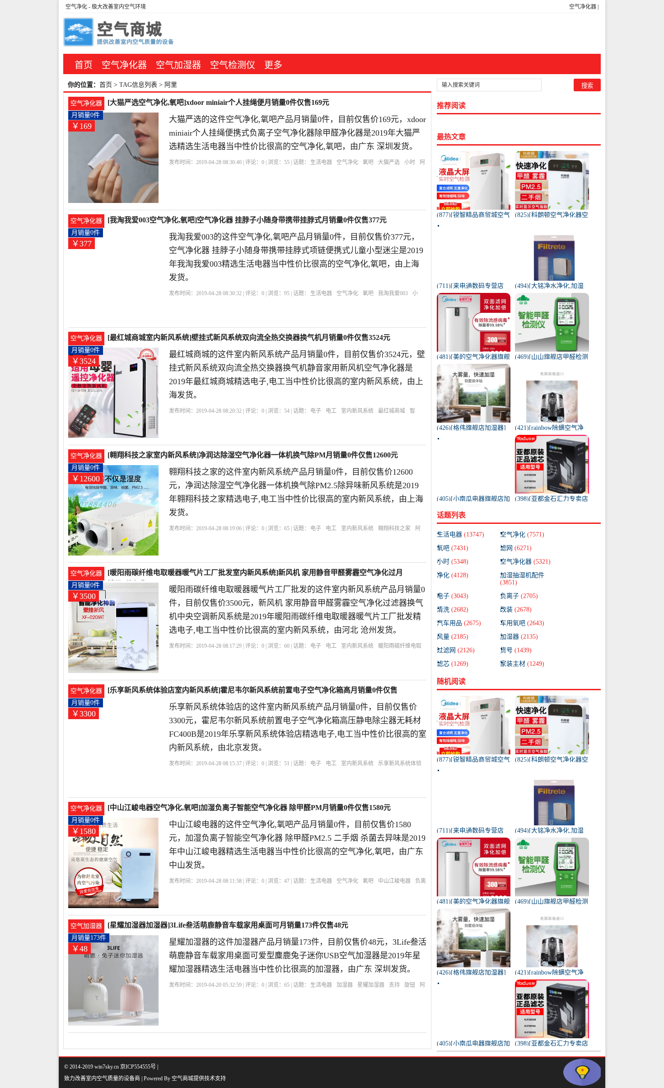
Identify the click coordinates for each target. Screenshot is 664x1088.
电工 (331, 411)
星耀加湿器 (370, 985)
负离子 (519, 596)
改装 (516, 609)
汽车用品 (459, 623)
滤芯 (452, 663)
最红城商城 (391, 411)
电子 (315, 411)
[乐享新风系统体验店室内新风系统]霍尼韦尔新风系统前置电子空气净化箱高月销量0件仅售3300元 (252, 691)
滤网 (516, 548)
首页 (84, 65)
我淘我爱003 (393, 293)
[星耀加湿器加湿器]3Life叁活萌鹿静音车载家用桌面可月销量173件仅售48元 (228, 925)
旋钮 (409, 985)
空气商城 (182, 1078)
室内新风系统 (357, 411)
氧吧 (368, 162)
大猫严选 (389, 162)
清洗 (452, 609)
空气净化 (76, 7)
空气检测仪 (232, 65)
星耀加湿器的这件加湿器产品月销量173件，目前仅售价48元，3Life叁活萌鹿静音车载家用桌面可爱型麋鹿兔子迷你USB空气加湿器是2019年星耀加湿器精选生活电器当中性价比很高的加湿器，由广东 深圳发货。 (297, 955)
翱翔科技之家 (394, 528)
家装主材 (522, 663)
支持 (394, 985)
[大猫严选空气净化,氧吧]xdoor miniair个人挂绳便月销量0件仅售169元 (218, 102)
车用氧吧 (522, 623)
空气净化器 (582, 7)
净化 (452, 575)
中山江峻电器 (394, 881)
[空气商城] (119, 33)
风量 (452, 636)
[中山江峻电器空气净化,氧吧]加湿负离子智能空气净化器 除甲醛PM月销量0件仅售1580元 (249, 807)
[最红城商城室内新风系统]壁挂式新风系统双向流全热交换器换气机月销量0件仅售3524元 (249, 337)
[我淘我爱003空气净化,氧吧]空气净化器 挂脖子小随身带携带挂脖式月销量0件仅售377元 (247, 220)
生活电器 (321, 162)
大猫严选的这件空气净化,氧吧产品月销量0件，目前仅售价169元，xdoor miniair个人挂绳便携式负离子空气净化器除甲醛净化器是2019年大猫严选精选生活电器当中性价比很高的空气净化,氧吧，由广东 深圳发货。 (297, 133)
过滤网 (456, 650)
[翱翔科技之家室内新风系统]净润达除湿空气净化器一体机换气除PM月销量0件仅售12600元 (253, 455)
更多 (273, 65)
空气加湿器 (178, 65)
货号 (516, 650)
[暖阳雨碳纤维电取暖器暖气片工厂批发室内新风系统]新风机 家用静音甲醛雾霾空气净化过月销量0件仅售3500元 (255, 573)
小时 (409, 162)
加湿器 (345, 985)
